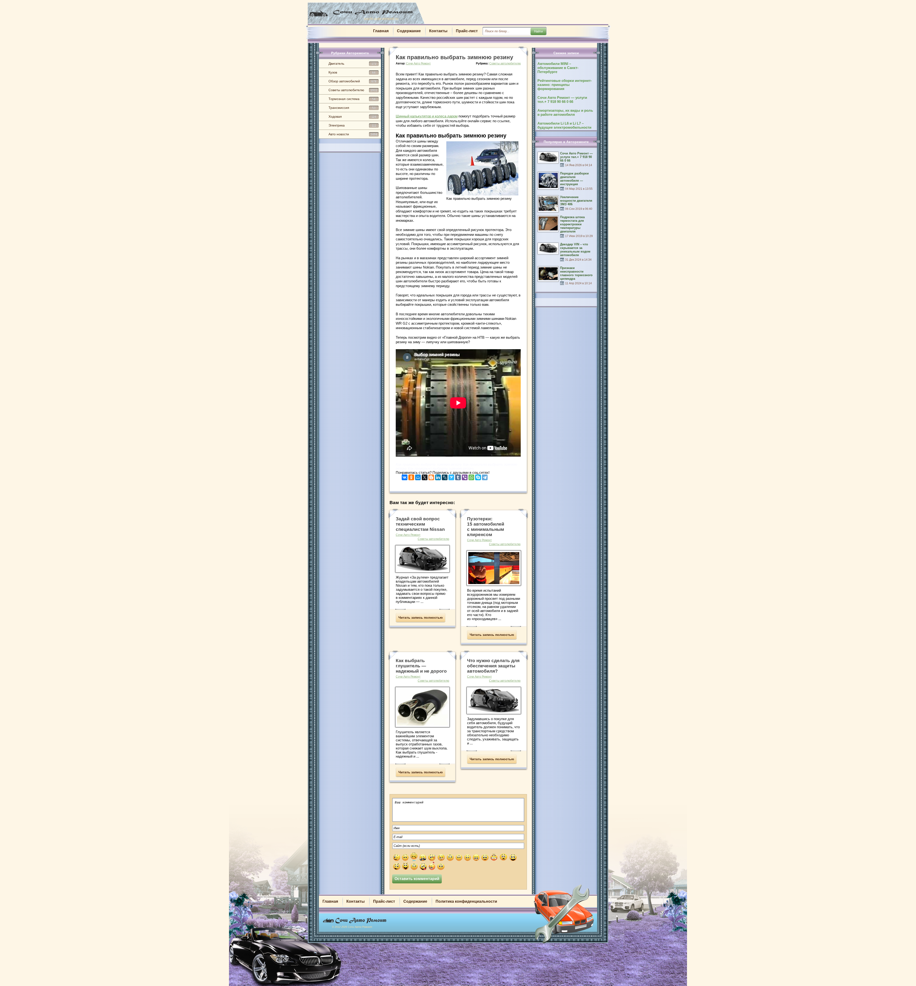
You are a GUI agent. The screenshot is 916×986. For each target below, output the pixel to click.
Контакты (438, 31)
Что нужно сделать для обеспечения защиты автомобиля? (493, 666)
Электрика (352, 125)
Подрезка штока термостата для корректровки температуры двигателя (572, 224)
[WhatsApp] (471, 476)
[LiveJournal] (445, 476)
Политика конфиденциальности (466, 901)
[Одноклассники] (411, 476)
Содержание (409, 31)
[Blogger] (431, 476)
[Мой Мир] (418, 476)
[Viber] (465, 476)
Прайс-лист (467, 31)
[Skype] (478, 476)
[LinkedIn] (438, 476)
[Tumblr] (458, 476)
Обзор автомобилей (352, 81)
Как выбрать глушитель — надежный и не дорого (421, 666)
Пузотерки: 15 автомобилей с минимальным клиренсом (485, 526)
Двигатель (352, 63)
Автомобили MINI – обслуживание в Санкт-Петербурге (557, 68)
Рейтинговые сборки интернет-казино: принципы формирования (564, 85)
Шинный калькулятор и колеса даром (427, 116)
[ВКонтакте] (404, 476)
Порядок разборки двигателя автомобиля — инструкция (574, 179)
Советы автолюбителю (352, 90)
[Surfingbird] (451, 476)
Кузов (351, 72)
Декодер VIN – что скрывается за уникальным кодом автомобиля (575, 250)
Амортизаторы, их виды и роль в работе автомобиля (565, 112)
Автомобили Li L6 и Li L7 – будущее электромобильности (564, 125)
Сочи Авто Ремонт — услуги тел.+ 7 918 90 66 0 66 (562, 99)
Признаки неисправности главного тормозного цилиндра (576, 273)
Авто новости (352, 134)
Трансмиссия (351, 108)
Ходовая (352, 116)
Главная (381, 31)
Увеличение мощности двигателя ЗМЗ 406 (576, 200)
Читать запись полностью (420, 617)
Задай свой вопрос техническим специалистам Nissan (420, 524)
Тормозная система (351, 99)
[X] (424, 476)
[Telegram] (485, 476)
